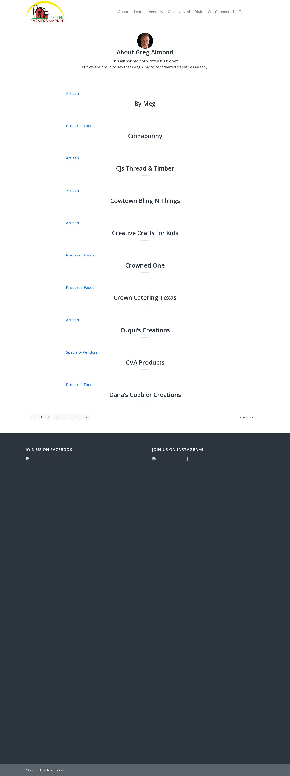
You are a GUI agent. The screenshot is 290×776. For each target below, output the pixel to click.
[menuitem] (123, 11)
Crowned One (145, 265)
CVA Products (145, 362)
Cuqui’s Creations (145, 330)
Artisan (72, 93)
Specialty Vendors (81, 352)
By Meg (145, 103)
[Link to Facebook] (255, 11)
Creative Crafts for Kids (145, 233)
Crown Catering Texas (145, 298)
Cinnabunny (145, 136)
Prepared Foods (80, 125)
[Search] (240, 11)
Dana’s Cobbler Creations (145, 395)
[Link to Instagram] (261, 11)
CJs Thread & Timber (145, 168)
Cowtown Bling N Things (145, 201)
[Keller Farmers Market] (45, 11)
